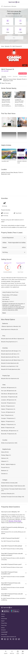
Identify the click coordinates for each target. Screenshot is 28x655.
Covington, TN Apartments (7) (8, 418)
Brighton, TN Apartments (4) (8, 421)
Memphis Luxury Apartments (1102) (9, 366)
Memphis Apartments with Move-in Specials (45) (12, 338)
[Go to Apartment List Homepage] (14, 2)
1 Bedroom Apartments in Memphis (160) (11, 326)
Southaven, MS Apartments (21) (8, 387)
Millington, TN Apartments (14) (8, 424)
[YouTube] (13, 639)
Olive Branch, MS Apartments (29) (9, 393)
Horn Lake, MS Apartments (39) (8, 390)
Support (2, 620)
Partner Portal (4, 634)
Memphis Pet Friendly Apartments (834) (10, 369)
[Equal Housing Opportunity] (2, 639)
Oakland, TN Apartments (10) (8, 409)
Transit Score (19, 263)
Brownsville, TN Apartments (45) (9, 433)
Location (9, 76)
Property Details (23, 76)
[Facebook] (8, 639)
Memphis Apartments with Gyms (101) (10, 354)
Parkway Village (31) (6, 455)
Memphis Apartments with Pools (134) (10, 357)
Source (4, 312)
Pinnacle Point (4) (5, 467)
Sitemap (3, 627)
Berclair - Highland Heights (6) (8, 464)
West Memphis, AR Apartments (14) (9, 430)
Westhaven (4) (4, 470)
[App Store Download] (5, 612)
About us (3, 614)
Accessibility (3, 632)
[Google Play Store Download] (15, 612)
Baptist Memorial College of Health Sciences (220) (13, 486)
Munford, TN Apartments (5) (8, 406)
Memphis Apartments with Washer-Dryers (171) (12, 360)
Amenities (15, 76)
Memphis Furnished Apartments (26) (10, 363)
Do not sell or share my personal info (8, 636)
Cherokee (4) (4, 473)
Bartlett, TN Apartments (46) (8, 427)
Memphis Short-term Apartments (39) (10, 378)
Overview (3, 76)
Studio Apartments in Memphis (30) (9, 329)
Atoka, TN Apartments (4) (7, 415)
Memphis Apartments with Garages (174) (11, 351)
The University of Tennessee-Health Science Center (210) (13, 489)
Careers (2, 616)
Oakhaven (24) (4, 458)
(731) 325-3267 (5, 71)
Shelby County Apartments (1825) (9, 443)
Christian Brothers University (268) (9, 482)
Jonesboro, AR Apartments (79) (8, 400)
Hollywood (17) (4, 461)
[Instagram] (16, 639)
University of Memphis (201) (7, 493)
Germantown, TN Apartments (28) (9, 397)
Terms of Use (3, 625)
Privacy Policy (4, 623)
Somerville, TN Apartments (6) (8, 403)
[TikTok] (19, 639)
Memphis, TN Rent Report (15, 521)
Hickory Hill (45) (5, 452)
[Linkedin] (5, 639)
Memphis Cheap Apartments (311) (9, 341)
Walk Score (7, 263)
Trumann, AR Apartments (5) (8, 412)
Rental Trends (4, 618)
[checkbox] (7, 22)
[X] (10, 639)
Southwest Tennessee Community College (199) (12, 496)
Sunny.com (3, 629)
